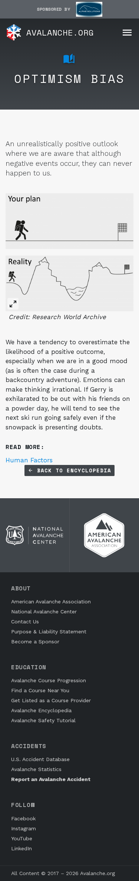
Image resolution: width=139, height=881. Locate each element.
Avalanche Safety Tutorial (43, 720)
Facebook (23, 818)
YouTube (21, 838)
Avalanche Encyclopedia (41, 710)
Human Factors (29, 460)
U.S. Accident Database (40, 759)
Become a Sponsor (35, 641)
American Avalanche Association (51, 601)
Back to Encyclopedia (72, 470)
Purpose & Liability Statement (48, 631)
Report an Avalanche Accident (50, 779)
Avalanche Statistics (36, 769)
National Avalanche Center (44, 611)
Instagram (23, 828)
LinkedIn (21, 848)
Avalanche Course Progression (48, 680)
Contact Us (25, 621)
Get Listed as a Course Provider (51, 700)
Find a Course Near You (40, 690)
